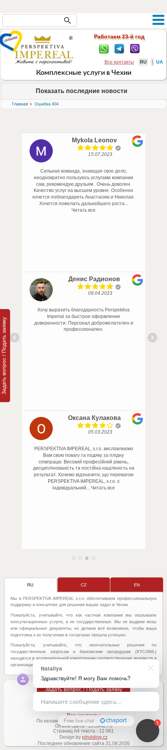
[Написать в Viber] (135, 48)
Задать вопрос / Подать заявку (83, 689)
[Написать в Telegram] (119, 48)
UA (159, 62)
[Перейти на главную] (44, 50)
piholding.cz (95, 737)
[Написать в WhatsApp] (104, 48)
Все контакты (119, 62)
